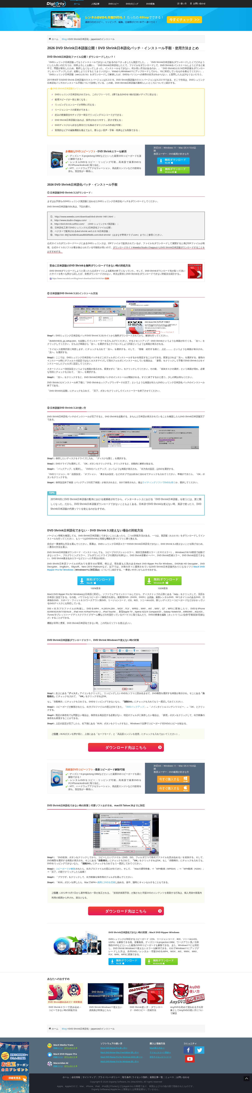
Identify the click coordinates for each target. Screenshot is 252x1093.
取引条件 (126, 1077)
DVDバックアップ (135, 706)
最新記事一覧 (156, 1077)
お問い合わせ (199, 3)
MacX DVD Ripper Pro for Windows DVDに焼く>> (121, 1057)
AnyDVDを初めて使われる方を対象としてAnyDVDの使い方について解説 (186, 1010)
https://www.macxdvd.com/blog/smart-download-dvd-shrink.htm (78, 278)
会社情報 (75, 1077)
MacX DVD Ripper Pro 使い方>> (113, 1048)
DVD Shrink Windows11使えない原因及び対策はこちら (105, 1009)
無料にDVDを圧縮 (106, 882)
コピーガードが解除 (65, 868)
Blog (64, 39)
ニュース (169, 1077)
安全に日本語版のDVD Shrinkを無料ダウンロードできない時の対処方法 (90, 265)
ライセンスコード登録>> (160, 1052)
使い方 (184, 3)
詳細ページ (58, 1048)
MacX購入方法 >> (157, 1048)
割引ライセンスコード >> (160, 1057)
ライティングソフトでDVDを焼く (158, 482)
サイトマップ (89, 1077)
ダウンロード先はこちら (126, 747)
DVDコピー (113, 3)
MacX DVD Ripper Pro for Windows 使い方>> (119, 1061)
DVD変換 (150, 3)
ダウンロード (70, 1048)
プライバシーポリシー (109, 1077)
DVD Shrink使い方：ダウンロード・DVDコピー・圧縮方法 (146, 1009)
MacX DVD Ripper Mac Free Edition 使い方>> (119, 1052)
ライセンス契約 (139, 1077)
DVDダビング (132, 3)
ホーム (77, 3)
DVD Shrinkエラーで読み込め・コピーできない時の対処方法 (65, 1009)
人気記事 (95, 3)
